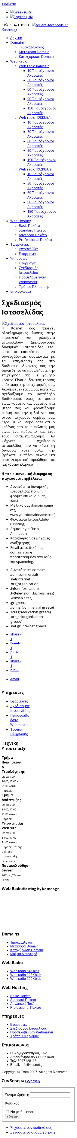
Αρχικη (16, 37)
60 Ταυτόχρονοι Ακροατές (40, 91)
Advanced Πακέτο (33, 235)
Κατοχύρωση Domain (36, 56)
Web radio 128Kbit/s (35, 117)
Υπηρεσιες (18, 258)
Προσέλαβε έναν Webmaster (32, 279)
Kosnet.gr (9, 29)
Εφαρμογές (28, 253)
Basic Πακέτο (29, 225)
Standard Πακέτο (32, 230)
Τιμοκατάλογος (31, 47)
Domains (17, 42)
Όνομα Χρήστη (17, 1094)
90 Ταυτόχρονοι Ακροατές (40, 101)
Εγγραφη (32, 1081)
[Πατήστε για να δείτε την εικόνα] (23, 323)
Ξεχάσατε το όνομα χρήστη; (32, 1132)
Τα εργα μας (20, 244)
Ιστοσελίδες (28, 249)
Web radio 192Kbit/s (35, 169)
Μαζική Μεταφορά (23, 954)
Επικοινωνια (20, 291)
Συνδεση (9, 4)
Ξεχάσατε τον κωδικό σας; (31, 1127)
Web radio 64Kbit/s (34, 66)
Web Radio (18, 61)
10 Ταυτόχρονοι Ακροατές (40, 73)
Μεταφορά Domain (34, 52)
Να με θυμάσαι (22, 1111)
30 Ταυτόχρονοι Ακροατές (40, 82)
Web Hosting (20, 221)
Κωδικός (12, 1103)
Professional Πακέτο (35, 239)
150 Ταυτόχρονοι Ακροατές (41, 110)
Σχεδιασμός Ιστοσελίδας (29, 270)
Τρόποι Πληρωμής (34, 286)
